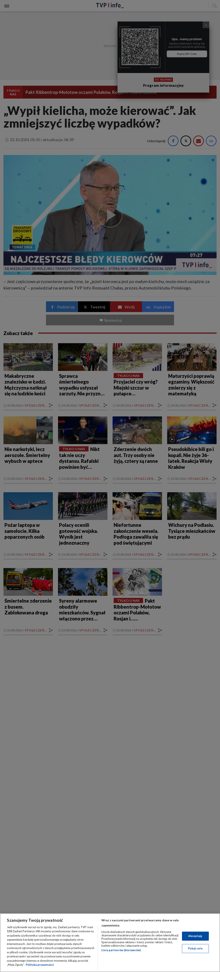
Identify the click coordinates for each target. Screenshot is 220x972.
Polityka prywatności (40, 964)
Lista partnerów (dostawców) (121, 950)
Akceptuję (195, 936)
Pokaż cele (195, 948)
